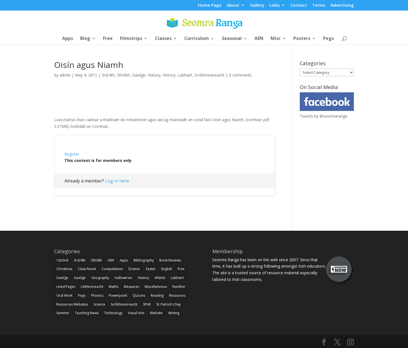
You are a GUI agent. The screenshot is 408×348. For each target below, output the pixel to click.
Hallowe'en (123, 277)
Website (156, 313)
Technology (113, 313)
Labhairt (185, 75)
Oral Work (64, 295)
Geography (100, 277)
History (154, 75)
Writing (173, 313)
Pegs (328, 38)
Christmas (64, 268)
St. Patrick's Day (168, 304)
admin (64, 75)
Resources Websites (72, 304)
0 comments (240, 75)
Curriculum (196, 38)
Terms (318, 5)
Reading (157, 295)
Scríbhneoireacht (210, 75)
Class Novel (87, 268)
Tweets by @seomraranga (323, 116)
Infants (160, 277)
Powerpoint (118, 295)
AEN (259, 38)
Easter (151, 268)
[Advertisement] (165, 103)
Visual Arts (136, 313)
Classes (163, 38)
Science (99, 304)
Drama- (134, 268)
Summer (62, 313)
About (233, 5)
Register (71, 154)
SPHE (147, 304)
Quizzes (139, 295)
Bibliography (144, 260)
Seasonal (232, 38)
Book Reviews (170, 260)
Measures (131, 286)
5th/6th (123, 75)
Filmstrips (131, 38)
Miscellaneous (156, 286)
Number (178, 286)
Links (275, 5)
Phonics (97, 295)
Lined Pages (65, 286)
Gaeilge (138, 75)
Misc (276, 38)
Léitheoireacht (92, 286)
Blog (85, 38)
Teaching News (87, 313)
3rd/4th (108, 75)
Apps (67, 38)
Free (108, 38)
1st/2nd (62, 260)
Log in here (117, 181)
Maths (113, 286)
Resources (177, 295)
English (166, 268)
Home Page (209, 5)
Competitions (112, 268)
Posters (301, 38)
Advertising (342, 5)
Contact (299, 5)
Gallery (257, 5)
